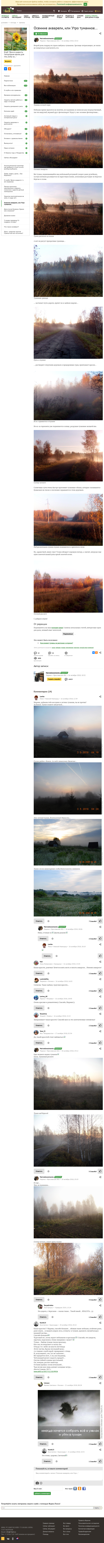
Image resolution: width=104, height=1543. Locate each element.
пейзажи (58, 648)
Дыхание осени (9, 215)
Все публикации (14, 85)
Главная (7, 76)
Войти (99, 11)
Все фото (66, 1526)
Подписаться (68, 634)
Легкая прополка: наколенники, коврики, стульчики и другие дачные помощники (14, 189)
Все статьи (66, 1531)
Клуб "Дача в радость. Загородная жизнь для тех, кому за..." (14, 54)
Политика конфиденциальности (88, 1526)
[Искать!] (54, 10)
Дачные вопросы (48, 1531)
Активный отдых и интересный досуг (14, 116)
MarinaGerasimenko (47, 38)
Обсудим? (14, 129)
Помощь (45, 1534)
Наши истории (14, 148)
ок (85, 4)
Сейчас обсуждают (10, 157)
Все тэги (66, 1534)
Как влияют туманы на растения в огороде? (56, 643)
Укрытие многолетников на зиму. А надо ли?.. (14, 197)
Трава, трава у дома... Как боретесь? (13, 174)
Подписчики (14, 80)
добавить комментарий (42, 1493)
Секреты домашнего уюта (14, 106)
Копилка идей (14, 111)
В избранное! (42, 34)
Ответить (39, 921)
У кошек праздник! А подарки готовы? (11, 221)
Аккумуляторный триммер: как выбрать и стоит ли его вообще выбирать (14, 167)
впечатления (69, 648)
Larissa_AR (43, 996)
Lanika (42, 696)
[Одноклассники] (9, 68)
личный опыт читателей (87, 648)
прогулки (76, 648)
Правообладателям (84, 1531)
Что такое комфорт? (11, 227)
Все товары (67, 1523)
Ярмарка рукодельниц (14, 95)
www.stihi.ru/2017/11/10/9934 (46, 1371)
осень (53, 648)
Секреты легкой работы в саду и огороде (14, 100)
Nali (41, 962)
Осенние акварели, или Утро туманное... (14, 203)
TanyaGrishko (48, 1305)
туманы (63, 648)
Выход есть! (14, 143)
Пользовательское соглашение (88, 1523)
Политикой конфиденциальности (69, 4)
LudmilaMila (44, 979)
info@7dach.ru (11, 1532)
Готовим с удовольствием (14, 138)
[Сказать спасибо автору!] (100, 921)
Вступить (8, 61)
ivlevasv (47, 1383)
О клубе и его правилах (12, 90)
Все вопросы (67, 1529)
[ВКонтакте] (5, 68)
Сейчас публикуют (49, 1526)
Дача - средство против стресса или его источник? (13, 232)
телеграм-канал (57, 628)
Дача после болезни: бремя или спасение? (14, 210)
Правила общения (84, 1520)
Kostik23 (43, 1323)
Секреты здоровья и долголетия (14, 123)
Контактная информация (86, 1529)
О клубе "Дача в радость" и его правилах (13, 181)
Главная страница (48, 1523)
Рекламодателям (83, 1534)
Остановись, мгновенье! (14, 133)
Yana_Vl (42, 1031)
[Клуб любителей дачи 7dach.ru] (8, 9)
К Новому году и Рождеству (14, 153)
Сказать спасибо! (54, 679)
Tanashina (43, 1014)
